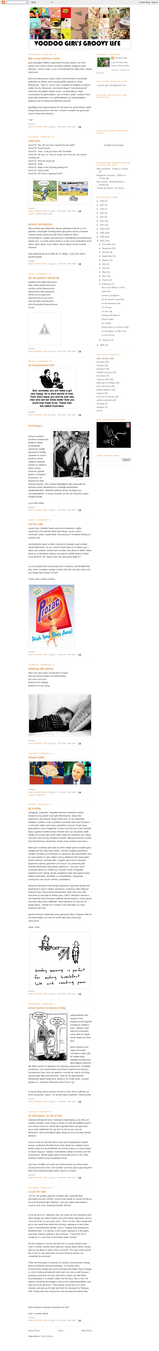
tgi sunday (34, 808)
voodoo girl (120, 58)
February (106, 284)
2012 (102, 221)
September (107, 256)
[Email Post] (79, 127)
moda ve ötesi (103, 379)
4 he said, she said (66, 1101)
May (104, 272)
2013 (102, 217)
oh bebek (101, 404)
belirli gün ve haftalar (106, 383)
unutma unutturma (105, 400)
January (106, 340)
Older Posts (86, 1330)
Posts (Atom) (47, 1336)
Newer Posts (34, 1330)
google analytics (104, 389)
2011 (102, 225)
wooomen (101, 376)
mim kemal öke (103, 386)
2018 (102, 201)
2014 (102, 213)
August (105, 260)
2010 (102, 229)
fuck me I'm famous (105, 397)
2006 (102, 345)
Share (31, 124)
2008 (102, 237)
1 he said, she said (66, 127)
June (104, 268)
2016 (102, 209)
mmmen (100, 365)
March (105, 280)
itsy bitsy (101, 362)
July (104, 264)
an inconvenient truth (41, 365)
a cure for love (37, 1191)
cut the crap (35, 524)
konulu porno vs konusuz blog (46, 1007)
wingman (100, 407)
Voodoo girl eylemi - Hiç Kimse (110, 188)
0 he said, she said (66, 211)
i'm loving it (35, 425)
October (106, 252)
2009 (102, 233)
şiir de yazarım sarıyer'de (43, 277)
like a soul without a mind (43, 58)
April (104, 276)
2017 (102, 205)
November (107, 248)
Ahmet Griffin (36, 757)
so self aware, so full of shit (45, 1115)
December (107, 244)
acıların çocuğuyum (40, 224)
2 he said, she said (66, 415)
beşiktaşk (101, 369)
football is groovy (104, 372)
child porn (34, 140)
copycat (41, 795)
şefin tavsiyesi (44, 214)
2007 (102, 241)
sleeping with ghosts (40, 668)
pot (98, 410)
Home (60, 1330)
